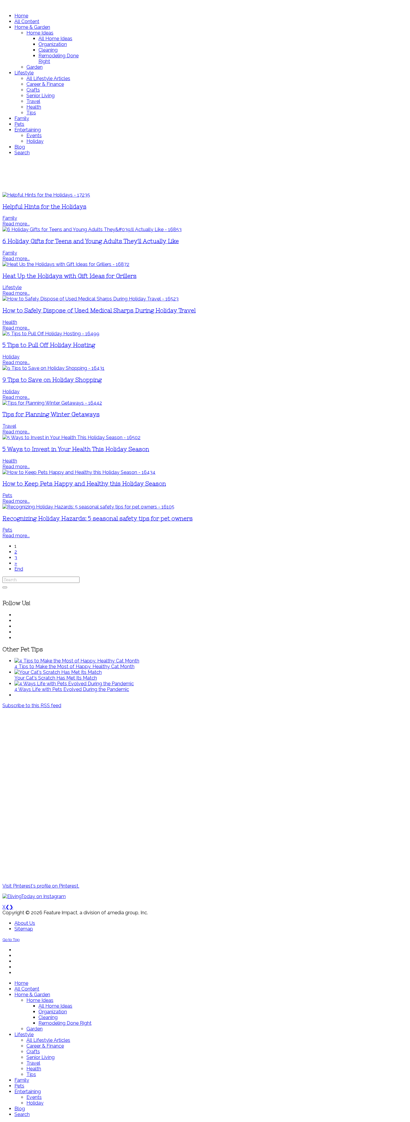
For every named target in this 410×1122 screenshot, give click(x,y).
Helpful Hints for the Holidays (44, 207)
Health (9, 322)
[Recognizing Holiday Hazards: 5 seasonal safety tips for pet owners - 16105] (88, 507)
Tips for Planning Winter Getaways (51, 414)
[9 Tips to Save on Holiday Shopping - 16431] (53, 368)
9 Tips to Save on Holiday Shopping (52, 380)
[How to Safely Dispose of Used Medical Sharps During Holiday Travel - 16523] (90, 299)
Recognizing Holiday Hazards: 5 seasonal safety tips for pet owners (97, 518)
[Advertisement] (178, 173)
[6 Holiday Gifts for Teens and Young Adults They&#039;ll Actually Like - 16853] (92, 229)
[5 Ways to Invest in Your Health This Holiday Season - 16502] (71, 437)
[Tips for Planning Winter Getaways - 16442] (52, 403)
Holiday (11, 357)
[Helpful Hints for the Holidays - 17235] (46, 195)
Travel (9, 426)
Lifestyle (12, 287)
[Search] (4, 587)
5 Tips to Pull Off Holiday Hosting (48, 345)
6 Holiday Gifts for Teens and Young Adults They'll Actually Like (90, 241)
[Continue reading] (76, 661)
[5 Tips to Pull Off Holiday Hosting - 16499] (50, 333)
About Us (24, 923)
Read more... (16, 224)
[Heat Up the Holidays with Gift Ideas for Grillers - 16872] (65, 264)
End (18, 569)
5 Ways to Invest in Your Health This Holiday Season (75, 449)
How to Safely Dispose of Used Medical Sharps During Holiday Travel (99, 310)
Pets (7, 495)
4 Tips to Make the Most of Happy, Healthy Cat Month (74, 666)
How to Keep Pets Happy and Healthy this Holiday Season (84, 484)
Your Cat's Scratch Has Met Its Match (55, 678)
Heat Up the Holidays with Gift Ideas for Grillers (69, 276)
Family (9, 218)
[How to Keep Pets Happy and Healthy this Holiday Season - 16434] (78, 472)
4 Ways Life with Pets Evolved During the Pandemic (71, 689)
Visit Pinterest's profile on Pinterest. (40, 886)
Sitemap (23, 929)
